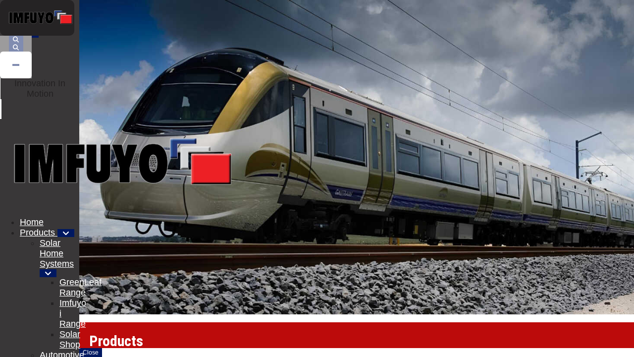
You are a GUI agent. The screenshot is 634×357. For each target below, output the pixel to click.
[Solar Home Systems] (48, 273)
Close (91, 352)
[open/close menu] (35, 37)
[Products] (65, 233)
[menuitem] (32, 222)
